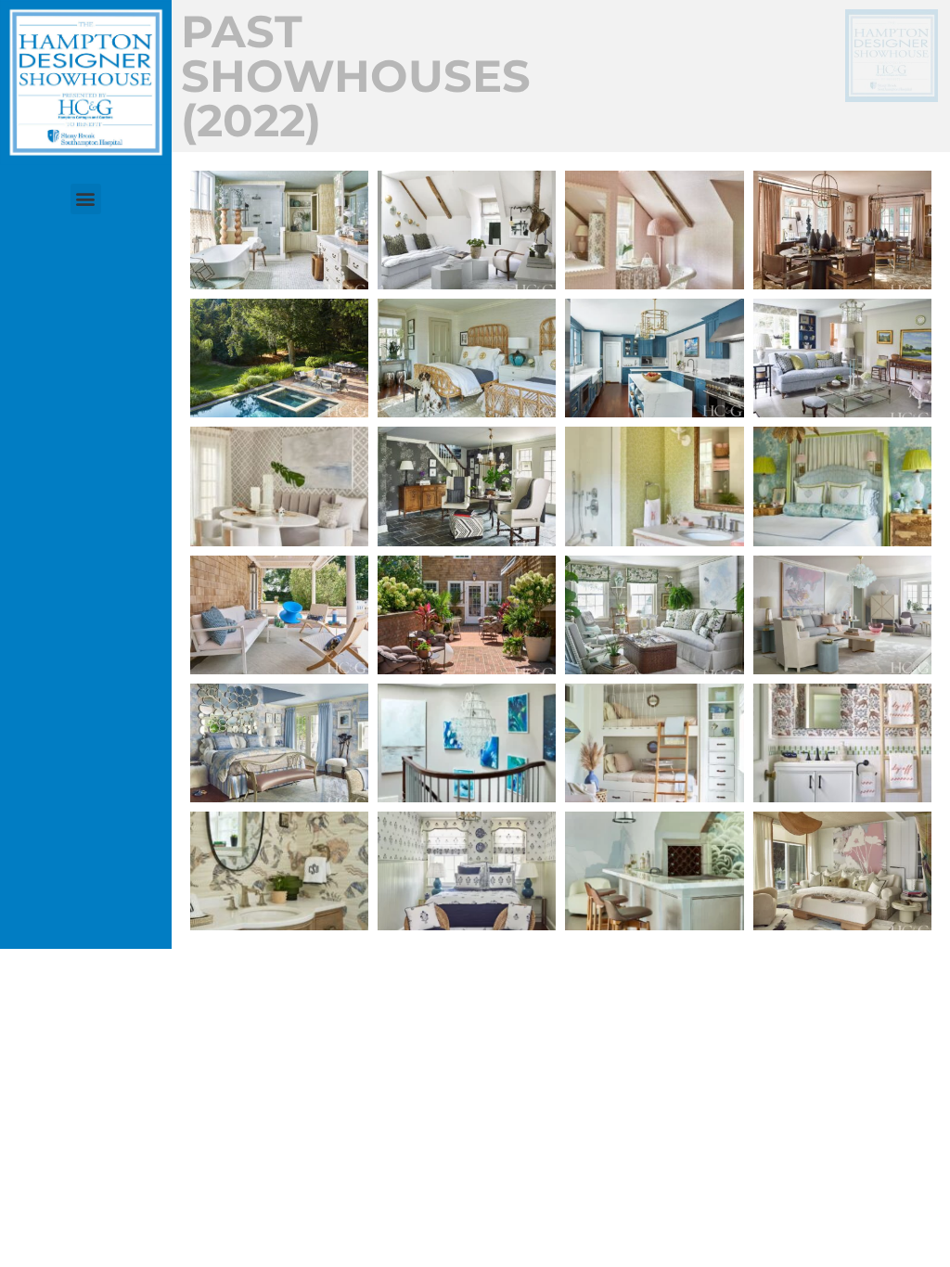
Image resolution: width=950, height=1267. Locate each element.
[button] (86, 199)
